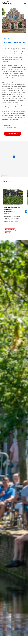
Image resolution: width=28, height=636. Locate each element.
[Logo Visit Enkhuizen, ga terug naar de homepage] (7, 3)
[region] (14, 159)
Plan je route (12, 133)
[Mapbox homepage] (3, 176)
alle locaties (7, 38)
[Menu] (25, 3)
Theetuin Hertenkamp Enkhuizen (12, 208)
